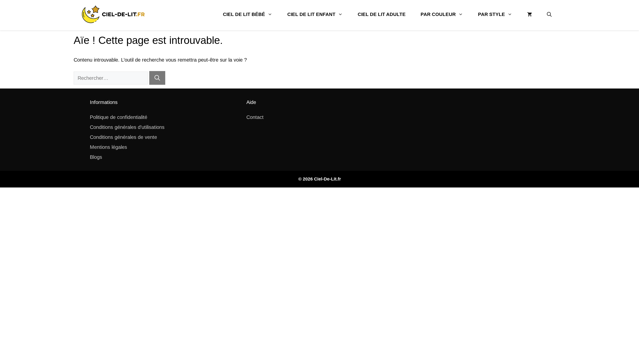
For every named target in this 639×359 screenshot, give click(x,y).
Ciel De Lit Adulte (382, 14)
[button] (549, 14)
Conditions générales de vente (123, 137)
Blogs (96, 157)
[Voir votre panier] (529, 14)
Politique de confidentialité (118, 117)
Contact (255, 117)
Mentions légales (108, 147)
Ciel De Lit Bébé (244, 14)
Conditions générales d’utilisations (127, 127)
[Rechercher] (157, 78)
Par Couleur (438, 14)
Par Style (491, 14)
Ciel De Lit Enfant (311, 14)
